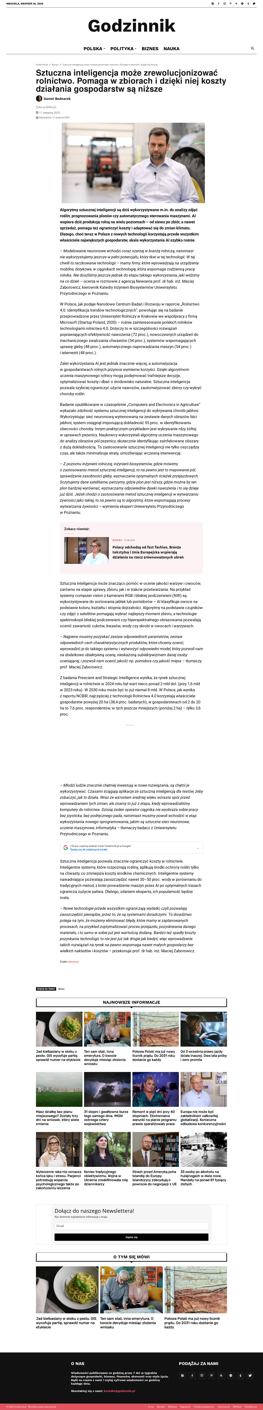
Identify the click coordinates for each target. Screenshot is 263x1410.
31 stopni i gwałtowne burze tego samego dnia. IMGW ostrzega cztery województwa (106, 1118)
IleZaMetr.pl (251, 1406)
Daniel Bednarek (57, 98)
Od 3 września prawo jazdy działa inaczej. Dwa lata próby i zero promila (204, 1055)
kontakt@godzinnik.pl (119, 1391)
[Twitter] (254, 3)
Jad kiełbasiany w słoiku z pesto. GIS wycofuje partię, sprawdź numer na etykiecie (58, 1055)
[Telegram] (242, 3)
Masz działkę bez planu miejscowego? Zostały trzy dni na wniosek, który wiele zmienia (57, 1118)
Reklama (172, 1406)
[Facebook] (218, 3)
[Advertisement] (131, 755)
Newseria (73, 961)
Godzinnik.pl (42, 64)
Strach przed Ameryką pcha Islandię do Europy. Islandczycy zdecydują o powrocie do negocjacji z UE (154, 1178)
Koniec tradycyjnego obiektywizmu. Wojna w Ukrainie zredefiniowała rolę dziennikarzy (106, 1178)
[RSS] (236, 3)
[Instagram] (224, 3)
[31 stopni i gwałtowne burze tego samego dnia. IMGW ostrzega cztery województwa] (107, 1089)
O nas (151, 1406)
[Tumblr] (248, 3)
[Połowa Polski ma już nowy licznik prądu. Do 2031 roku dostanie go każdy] (155, 1029)
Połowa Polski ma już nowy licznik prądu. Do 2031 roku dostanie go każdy (153, 1055)
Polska (93, 48)
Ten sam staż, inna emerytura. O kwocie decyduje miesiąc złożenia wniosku (105, 1057)
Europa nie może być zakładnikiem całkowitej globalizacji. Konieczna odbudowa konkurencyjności (203, 1118)
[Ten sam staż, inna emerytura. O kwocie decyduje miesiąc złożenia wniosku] (107, 1029)
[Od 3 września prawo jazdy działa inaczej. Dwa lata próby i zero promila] (204, 1029)
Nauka (172, 48)
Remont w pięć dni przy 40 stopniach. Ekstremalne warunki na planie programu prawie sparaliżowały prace (154, 1118)
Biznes (150, 48)
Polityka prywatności (204, 1406)
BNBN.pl (237, 1406)
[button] (252, 49)
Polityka (122, 48)
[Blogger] (212, 3)
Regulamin (185, 1406)
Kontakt (161, 1406)
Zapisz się (131, 1237)
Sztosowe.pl (224, 1406)
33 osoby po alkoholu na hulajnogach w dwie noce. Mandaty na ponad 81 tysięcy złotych (203, 1178)
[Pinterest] (230, 3)
